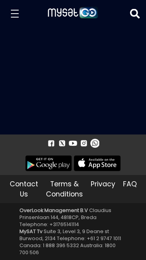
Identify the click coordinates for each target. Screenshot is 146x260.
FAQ (130, 184)
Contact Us (24, 189)
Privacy (103, 184)
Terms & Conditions (64, 189)
